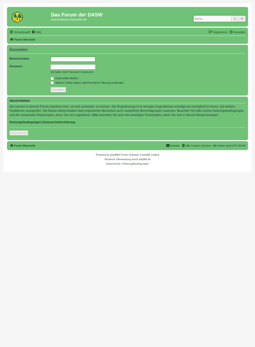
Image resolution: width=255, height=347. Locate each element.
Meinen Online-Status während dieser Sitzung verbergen (89, 82)
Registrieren (18, 133)
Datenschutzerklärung (59, 122)
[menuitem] (36, 32)
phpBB (114, 154)
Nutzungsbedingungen (25, 122)
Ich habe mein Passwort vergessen (72, 71)
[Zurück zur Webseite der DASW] (29, 16)
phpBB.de (145, 159)
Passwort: (16, 66)
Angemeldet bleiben (66, 78)
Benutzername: (19, 58)
